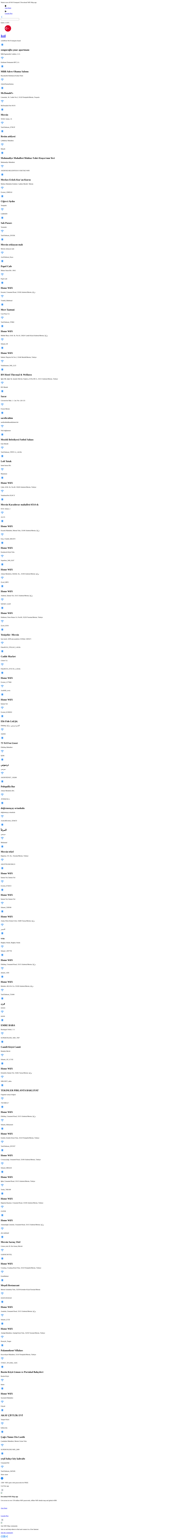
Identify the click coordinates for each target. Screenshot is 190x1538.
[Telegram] (7, 1537)
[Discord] (2, 1537)
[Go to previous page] (2, 17)
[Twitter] (4, 1537)
